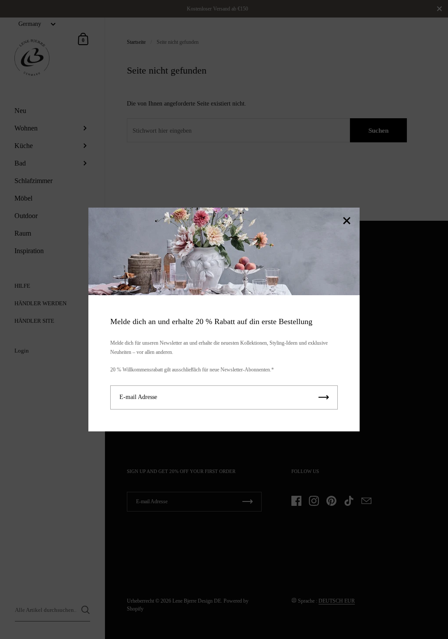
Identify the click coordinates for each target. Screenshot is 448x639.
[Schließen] (346, 221)
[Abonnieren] (323, 397)
